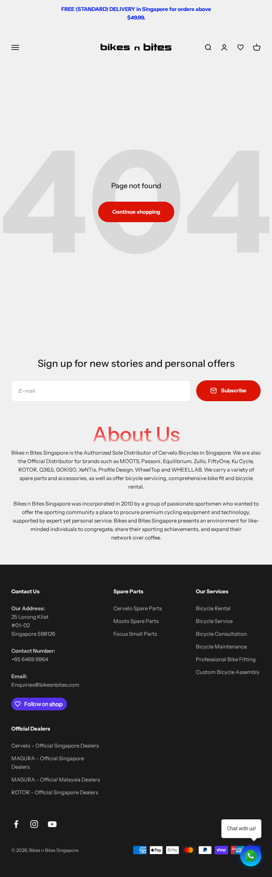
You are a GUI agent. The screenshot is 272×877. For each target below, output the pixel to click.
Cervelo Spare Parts (137, 608)
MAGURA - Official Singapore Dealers (47, 762)
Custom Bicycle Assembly (228, 672)
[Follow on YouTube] (52, 824)
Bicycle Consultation (221, 633)
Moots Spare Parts (136, 621)
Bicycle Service (214, 621)
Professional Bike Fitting (226, 659)
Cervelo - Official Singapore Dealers (55, 745)
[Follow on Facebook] (16, 824)
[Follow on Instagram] (34, 824)
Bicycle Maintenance (221, 646)
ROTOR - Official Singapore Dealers (54, 792)
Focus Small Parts (135, 633)
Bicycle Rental (213, 608)
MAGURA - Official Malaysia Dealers (55, 779)
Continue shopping (136, 211)
